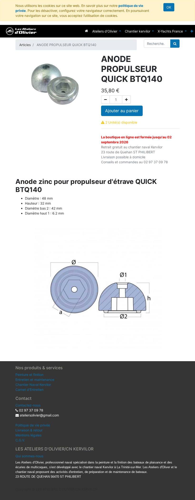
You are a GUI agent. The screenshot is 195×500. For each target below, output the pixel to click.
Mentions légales (28, 435)
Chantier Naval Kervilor (33, 385)
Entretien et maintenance (34, 380)
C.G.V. (20, 440)
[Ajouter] (126, 99)
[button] (192, 31)
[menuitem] (86, 31)
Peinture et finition (29, 375)
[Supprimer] (105, 99)
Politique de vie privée (32, 425)
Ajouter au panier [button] (122, 110)
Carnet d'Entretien (29, 390)
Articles (25, 45)
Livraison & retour (29, 430)
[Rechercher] (175, 43)
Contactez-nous (27, 405)
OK (168, 7)
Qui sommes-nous (29, 456)
